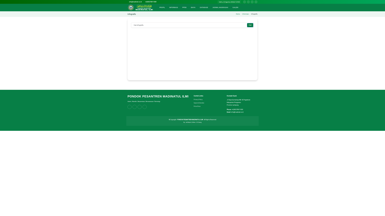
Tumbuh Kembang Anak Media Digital (228, 86)
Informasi (245, 14)
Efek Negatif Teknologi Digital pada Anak (149, 86)
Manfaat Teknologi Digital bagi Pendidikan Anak (191, 86)
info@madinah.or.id (135, 2)
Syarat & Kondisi (199, 103)
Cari (250, 25)
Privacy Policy (198, 99)
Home (238, 14)
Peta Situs (197, 106)
